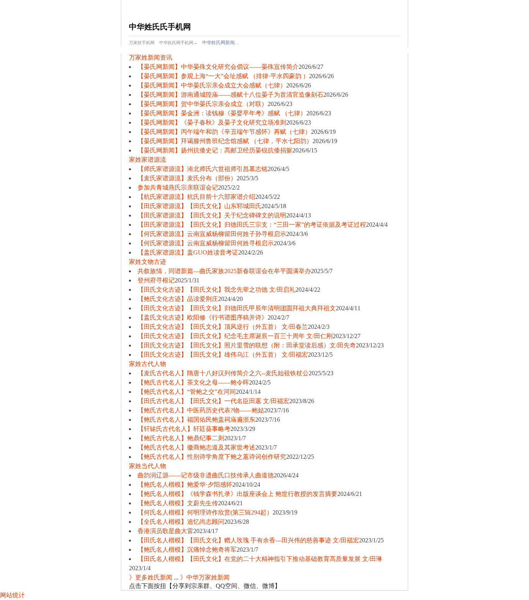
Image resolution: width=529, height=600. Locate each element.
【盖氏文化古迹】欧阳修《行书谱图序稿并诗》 (202, 317)
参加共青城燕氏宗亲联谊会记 (177, 187)
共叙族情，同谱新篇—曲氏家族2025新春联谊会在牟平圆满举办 (224, 271)
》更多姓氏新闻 (150, 577)
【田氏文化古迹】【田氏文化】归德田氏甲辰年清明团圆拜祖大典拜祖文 (236, 308)
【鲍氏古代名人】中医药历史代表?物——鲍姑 (200, 410)
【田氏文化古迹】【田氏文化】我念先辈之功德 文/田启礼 (216, 289)
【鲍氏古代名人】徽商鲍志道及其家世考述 (196, 447)
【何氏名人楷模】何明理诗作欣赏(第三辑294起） (205, 512)
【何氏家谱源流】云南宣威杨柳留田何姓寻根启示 (205, 243)
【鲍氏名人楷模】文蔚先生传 (177, 503)
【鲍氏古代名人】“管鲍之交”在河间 (186, 391)
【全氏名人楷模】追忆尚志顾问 (180, 521)
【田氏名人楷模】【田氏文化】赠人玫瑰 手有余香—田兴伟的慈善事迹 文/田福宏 (248, 540)
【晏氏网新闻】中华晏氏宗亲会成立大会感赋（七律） (211, 85)
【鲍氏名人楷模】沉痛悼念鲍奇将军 (187, 549)
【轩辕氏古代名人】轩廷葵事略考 (183, 429)
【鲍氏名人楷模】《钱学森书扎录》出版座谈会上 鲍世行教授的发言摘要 (237, 494)
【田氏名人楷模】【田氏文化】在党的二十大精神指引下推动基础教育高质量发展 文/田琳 (259, 559)
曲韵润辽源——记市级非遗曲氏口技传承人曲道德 (205, 475)
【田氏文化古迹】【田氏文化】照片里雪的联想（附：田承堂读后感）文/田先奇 (246, 345)
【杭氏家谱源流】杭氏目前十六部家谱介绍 (196, 196)
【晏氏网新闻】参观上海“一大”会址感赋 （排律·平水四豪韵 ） (223, 76)
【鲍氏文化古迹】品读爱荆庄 (177, 299)
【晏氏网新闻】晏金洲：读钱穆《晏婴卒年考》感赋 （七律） (221, 113)
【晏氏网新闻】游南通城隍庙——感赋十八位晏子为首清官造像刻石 (230, 94)
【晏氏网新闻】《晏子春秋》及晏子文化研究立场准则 (211, 122)
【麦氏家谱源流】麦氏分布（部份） (187, 178)
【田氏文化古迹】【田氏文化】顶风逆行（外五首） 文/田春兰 (222, 326)
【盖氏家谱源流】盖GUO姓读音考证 (187, 252)
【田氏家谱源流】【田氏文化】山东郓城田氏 (199, 206)
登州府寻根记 (156, 280)
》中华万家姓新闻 (205, 577)
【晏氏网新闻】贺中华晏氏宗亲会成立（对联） (202, 104)
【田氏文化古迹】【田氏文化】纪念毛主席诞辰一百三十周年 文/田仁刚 (235, 336)
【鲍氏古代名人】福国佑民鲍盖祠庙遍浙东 (196, 419)
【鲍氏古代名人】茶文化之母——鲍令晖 (193, 382)
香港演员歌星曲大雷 (165, 531)
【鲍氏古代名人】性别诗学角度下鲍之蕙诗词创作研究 (211, 456)
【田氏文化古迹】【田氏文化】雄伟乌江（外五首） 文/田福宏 (222, 354)
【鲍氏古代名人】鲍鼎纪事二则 (180, 438)
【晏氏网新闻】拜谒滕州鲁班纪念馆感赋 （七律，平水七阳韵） (225, 141)
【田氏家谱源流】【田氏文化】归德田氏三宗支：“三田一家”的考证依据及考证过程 (251, 224)
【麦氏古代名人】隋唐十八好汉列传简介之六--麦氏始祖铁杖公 (223, 373)
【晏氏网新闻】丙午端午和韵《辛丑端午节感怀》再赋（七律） (224, 131)
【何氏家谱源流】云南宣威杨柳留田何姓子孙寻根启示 (211, 234)
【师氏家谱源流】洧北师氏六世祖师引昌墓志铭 (202, 169)
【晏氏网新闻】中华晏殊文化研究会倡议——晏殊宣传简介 (218, 66)
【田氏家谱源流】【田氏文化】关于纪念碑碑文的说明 (211, 215)
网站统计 (12, 595)
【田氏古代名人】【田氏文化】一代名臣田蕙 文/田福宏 (213, 401)
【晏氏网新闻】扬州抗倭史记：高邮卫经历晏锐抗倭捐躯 (214, 150)
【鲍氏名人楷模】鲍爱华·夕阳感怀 (184, 484)
